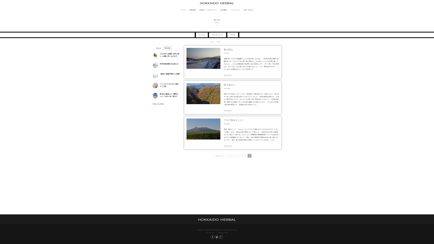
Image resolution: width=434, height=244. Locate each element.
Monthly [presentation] (167, 48)
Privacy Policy (223, 233)
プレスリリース (217, 35)
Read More (228, 75)
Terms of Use (210, 233)
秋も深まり (230, 84)
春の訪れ (228, 49)
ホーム (212, 41)
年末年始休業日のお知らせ (169, 64)
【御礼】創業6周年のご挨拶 (170, 74)
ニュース (202, 35)
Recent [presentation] (158, 48)
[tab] (158, 48)
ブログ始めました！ (234, 120)
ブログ (233, 35)
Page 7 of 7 (220, 156)
